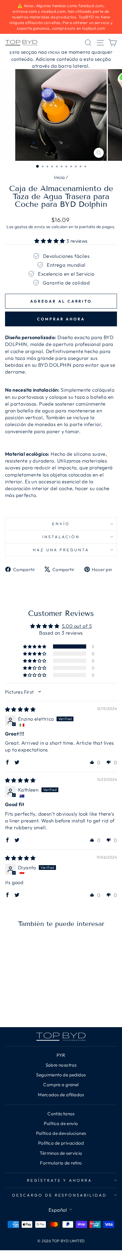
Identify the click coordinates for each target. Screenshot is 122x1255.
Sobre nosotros (61, 1065)
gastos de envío (30, 226)
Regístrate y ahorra (59, 1180)
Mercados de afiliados (61, 1094)
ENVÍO (61, 523)
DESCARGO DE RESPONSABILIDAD (59, 1195)
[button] (50, 241)
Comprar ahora (61, 319)
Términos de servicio (61, 1153)
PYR (61, 1055)
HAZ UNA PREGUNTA (61, 549)
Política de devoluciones (61, 1133)
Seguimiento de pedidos (61, 1075)
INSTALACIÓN (61, 536)
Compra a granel (60, 1084)
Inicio (59, 177)
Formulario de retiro (61, 1163)
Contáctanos (61, 1113)
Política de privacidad (61, 1143)
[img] (20, 709)
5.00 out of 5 (77, 626)
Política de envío (61, 1123)
